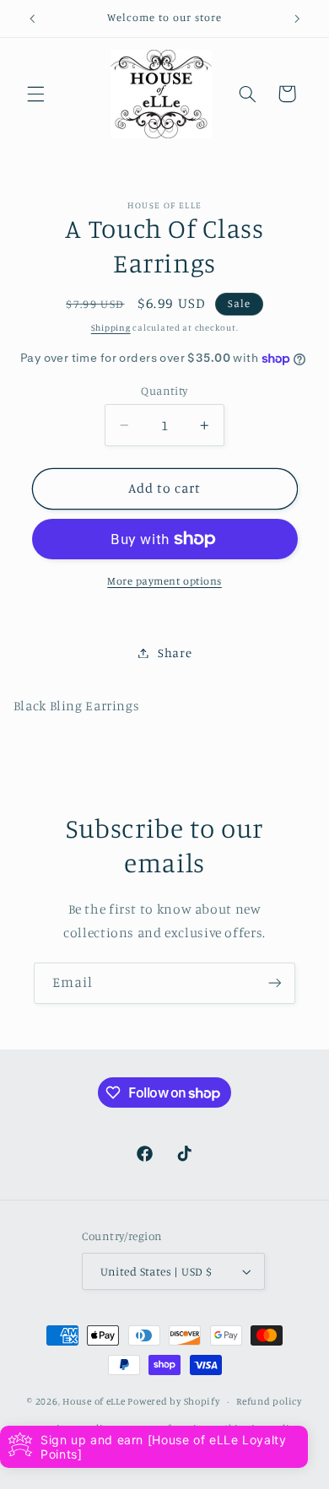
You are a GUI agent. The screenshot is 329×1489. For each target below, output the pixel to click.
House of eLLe (94, 1401)
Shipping (111, 327)
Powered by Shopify (173, 1401)
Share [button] (174, 652)
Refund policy (269, 1401)
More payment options (164, 581)
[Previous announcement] (32, 18)
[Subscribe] (275, 983)
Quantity (164, 390)
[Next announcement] (297, 18)
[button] (35, 93)
